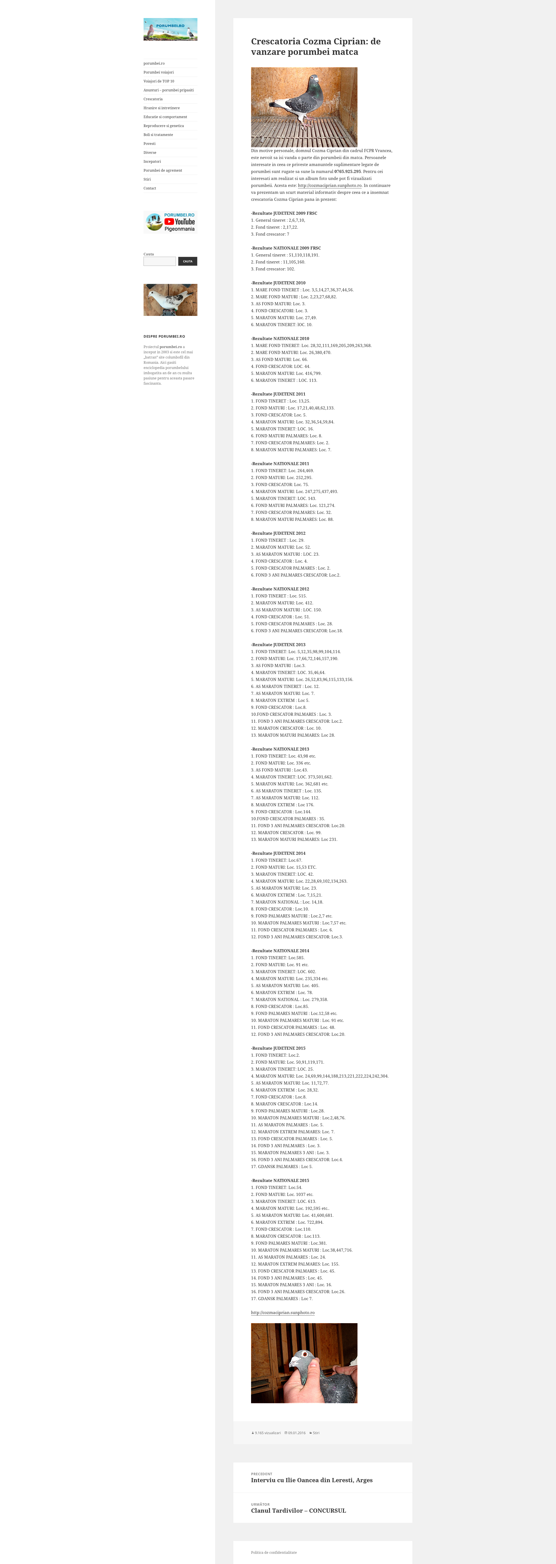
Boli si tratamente (158, 134)
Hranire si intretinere (162, 108)
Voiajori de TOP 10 (159, 81)
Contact (150, 188)
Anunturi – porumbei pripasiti (169, 90)
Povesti (150, 143)
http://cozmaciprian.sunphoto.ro (330, 185)
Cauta (149, 254)
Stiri (147, 179)
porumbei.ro (154, 63)
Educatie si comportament (165, 116)
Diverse (150, 152)
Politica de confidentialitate (274, 1552)
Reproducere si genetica (164, 125)
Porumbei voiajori (159, 72)
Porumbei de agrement (163, 170)
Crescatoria (153, 99)
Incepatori (152, 161)
